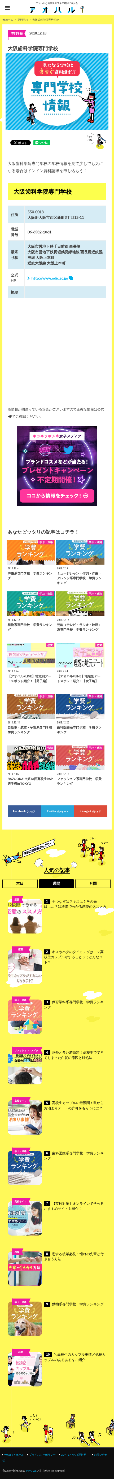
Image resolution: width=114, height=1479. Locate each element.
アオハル (31, 1470)
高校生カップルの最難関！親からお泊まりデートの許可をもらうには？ (74, 1105)
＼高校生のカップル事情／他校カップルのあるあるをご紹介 (75, 1357)
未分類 (20, 1360)
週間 (56, 883)
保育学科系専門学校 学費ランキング (74, 1004)
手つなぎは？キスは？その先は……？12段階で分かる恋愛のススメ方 (75, 904)
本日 (20, 883)
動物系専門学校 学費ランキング (75, 1304)
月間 (93, 883)
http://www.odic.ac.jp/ (50, 278)
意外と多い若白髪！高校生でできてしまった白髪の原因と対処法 (74, 1055)
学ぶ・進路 (21, 999)
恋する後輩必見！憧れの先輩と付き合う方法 (74, 1256)
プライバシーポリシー (42, 1454)
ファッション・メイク (26, 1050)
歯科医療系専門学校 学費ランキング (74, 1155)
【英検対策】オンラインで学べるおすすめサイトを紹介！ (74, 1206)
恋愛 (17, 899)
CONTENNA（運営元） (75, 1454)
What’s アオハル (14, 1454)
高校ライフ (21, 957)
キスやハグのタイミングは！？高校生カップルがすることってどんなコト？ (74, 957)
